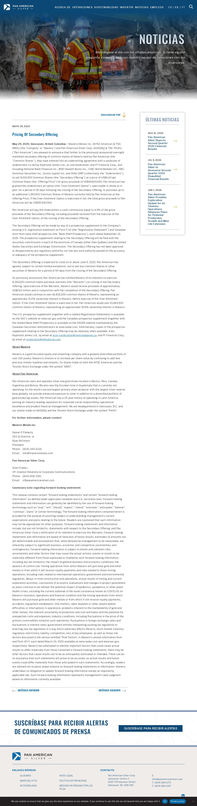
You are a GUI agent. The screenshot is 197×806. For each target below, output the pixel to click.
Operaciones (82, 7)
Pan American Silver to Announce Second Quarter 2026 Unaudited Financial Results (159, 172)
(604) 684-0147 (162, 786)
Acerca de (63, 7)
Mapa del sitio (28, 780)
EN (170, 7)
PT (183, 7)
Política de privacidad (73, 780)
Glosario (25, 775)
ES (177, 7)
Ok (165, 801)
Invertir (126, 7)
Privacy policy (177, 801)
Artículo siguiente (110, 691)
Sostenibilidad (106, 7)
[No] (193, 801)
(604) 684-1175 (163, 782)
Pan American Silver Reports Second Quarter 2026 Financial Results (158, 143)
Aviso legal (66, 775)
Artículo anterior (28, 691)
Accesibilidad (28, 785)
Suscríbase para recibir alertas (150, 728)
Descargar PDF (111, 115)
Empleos (157, 7)
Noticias (142, 7)
